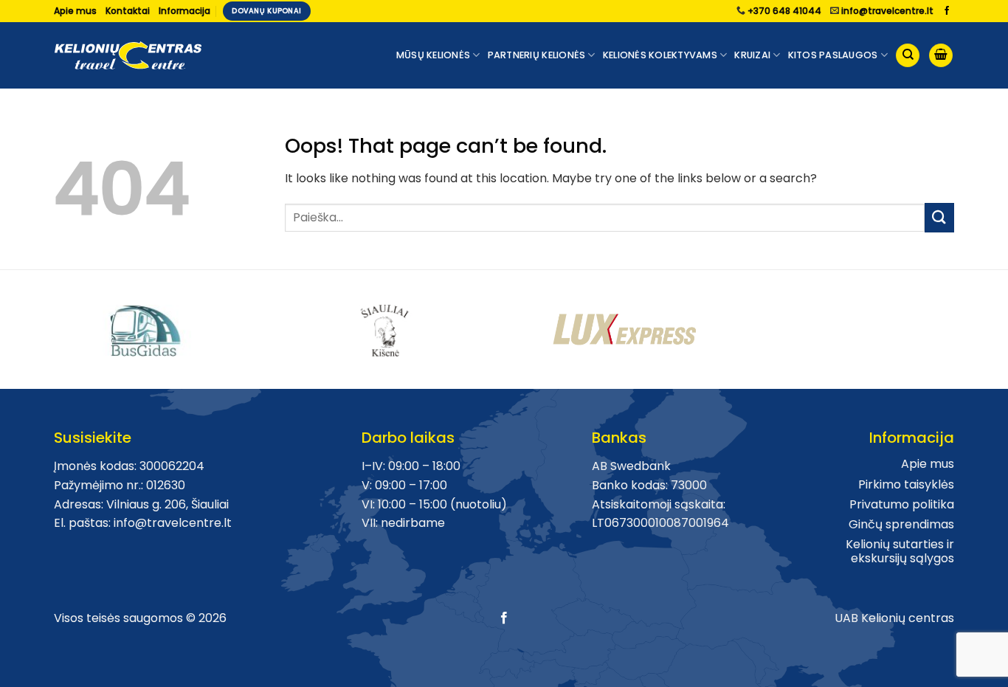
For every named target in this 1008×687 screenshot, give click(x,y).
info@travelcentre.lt (887, 10)
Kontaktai (128, 10)
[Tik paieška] (907, 56)
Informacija (184, 10)
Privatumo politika (901, 504)
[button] (941, 56)
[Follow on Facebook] (946, 11)
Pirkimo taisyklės (906, 484)
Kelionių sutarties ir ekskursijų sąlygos (900, 551)
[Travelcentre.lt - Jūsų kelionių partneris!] (127, 56)
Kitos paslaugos (833, 55)
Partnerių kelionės (537, 55)
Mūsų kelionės (433, 55)
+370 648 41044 (784, 10)
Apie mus (75, 10)
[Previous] (45, 323)
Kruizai (752, 55)
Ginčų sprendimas (901, 524)
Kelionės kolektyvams (660, 55)
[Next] (962, 323)
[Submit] (939, 217)
